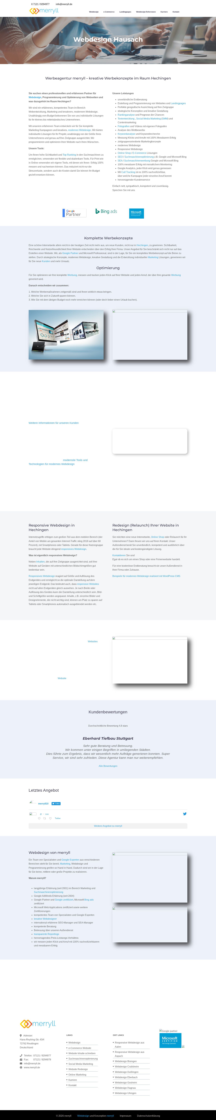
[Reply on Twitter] (40, 818)
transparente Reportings (46, 934)
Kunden (46, 261)
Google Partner (70, 253)
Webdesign (93, 12)
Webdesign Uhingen (125, 1093)
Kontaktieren (119, 555)
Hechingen (142, 245)
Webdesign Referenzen (146, 12)
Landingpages (125, 12)
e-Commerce (108, 12)
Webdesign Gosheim (126, 1082)
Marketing (153, 257)
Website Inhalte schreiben (82, 1053)
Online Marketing (77, 1074)
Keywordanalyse (126, 134)
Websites (93, 641)
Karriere (164, 12)
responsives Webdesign (73, 549)
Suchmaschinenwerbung (137, 160)
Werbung (72, 275)
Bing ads (89, 899)
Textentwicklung (126, 118)
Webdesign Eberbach (126, 1077)
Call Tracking (128, 172)
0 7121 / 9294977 (40, 4)
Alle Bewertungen (108, 766)
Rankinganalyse (126, 115)
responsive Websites (88, 584)
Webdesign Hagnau (125, 1088)
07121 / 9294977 (41, 1055)
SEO (120, 157)
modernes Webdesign (79, 130)
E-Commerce (139, 153)
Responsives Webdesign (42, 576)
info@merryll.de (32, 1063)
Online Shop (124, 153)
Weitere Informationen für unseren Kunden (54, 422)
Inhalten (40, 561)
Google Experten (70, 860)
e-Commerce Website (79, 1048)
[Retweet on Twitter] (45, 818)
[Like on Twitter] (51, 818)
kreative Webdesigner (45, 919)
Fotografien (124, 126)
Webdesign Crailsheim (127, 1066)
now (47, 814)
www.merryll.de (32, 1067)
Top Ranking (69, 155)
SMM (165, 118)
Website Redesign (78, 1069)
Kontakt (176, 12)
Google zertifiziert (64, 899)
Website (62, 678)
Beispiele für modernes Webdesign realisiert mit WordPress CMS (146, 576)
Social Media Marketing (148, 118)
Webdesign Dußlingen (126, 1072)
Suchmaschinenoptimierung (139, 157)
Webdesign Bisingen (126, 1061)
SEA (120, 160)
